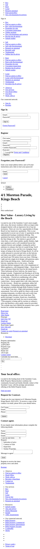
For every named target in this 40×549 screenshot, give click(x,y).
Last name (6, 141)
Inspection (7, 447)
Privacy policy (10, 544)
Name (3, 431)
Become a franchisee (12, 479)
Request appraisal (11, 11)
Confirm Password (9, 148)
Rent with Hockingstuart (14, 62)
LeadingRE (9, 528)
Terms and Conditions (21, 152)
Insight (7, 513)
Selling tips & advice (12, 54)
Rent (7, 7)
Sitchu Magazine (11, 511)
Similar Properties (10, 449)
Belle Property (10, 520)
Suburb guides (10, 38)
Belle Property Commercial (14, 522)
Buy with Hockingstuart (13, 26)
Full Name (4, 407)
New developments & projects (16, 15)
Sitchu (7, 531)
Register (4, 467)
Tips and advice (10, 509)
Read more (5, 311)
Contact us (9, 481)
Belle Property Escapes (13, 526)
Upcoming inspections (13, 30)
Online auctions (10, 32)
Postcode (6, 150)
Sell (6, 5)
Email (5, 115)
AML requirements (12, 515)
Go (3, 361)
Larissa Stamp (6, 323)
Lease (7, 9)
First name (6, 138)
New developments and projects (16, 34)
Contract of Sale (9, 444)
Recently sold (10, 50)
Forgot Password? (9, 125)
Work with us (10, 96)
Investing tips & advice (13, 84)
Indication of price (10, 442)
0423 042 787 (6, 319)
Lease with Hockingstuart (14, 78)
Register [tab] (8, 105)
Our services (9, 90)
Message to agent (7, 453)
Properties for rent (11, 64)
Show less (4, 313)
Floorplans (9, 189)
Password (6, 117)
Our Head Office (11, 92)
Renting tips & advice (13, 68)
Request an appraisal (12, 48)
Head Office (9, 475)
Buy (6, 3)
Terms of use (9, 546)
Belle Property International (15, 524)
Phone (3, 412)
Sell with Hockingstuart (13, 46)
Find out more (6, 391)
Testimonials (9, 52)
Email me (4, 321)
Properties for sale (11, 28)
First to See (9, 497)
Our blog (8, 94)
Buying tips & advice (12, 36)
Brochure (8, 337)
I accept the (17, 152)
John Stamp (5, 315)
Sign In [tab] (7, 103)
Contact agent (6, 355)
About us (8, 88)
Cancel (5, 178)
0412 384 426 (6, 327)
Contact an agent (7, 331)
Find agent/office (11, 13)
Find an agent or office (13, 24)
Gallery (8, 187)
